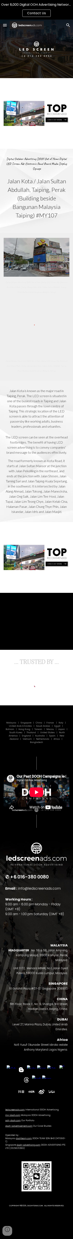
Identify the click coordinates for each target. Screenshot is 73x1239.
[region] (36, 10)
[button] (5, 25)
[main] (36, 164)
